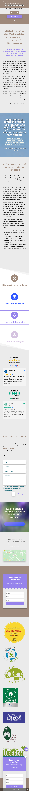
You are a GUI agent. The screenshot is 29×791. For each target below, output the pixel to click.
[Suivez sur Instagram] (14, 12)
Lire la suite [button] (3, 383)
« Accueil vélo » (12, 259)
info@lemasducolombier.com (14, 544)
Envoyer (21, 494)
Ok (6, 5)
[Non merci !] (27, 4)
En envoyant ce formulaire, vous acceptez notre (13, 488)
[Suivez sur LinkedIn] (17, 12)
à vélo (16, 84)
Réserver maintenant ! (14, 524)
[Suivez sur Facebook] (11, 12)
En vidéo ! (14, 16)
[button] (26, 749)
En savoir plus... (19, 5)
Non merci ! (11, 5)
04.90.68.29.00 (14, 546)
